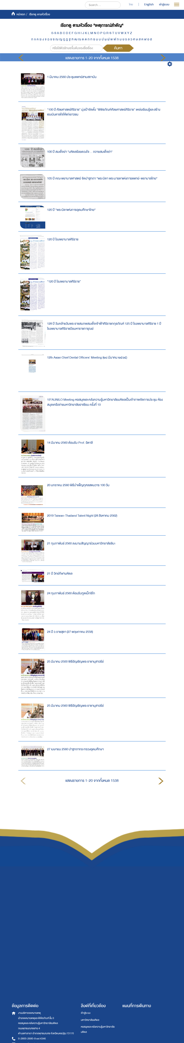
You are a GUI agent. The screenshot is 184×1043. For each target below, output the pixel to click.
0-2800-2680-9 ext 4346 (32, 1038)
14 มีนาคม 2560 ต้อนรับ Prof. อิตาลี (70, 442)
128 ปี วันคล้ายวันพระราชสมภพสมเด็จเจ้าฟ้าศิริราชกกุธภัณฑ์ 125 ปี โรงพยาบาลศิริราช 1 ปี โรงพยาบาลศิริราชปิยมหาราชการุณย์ (104, 326)
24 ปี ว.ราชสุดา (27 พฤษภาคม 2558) (70, 632)
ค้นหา (118, 48)
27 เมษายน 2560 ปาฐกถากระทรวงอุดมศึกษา (75, 749)
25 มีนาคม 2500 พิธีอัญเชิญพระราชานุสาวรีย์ (75, 661)
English (149, 4)
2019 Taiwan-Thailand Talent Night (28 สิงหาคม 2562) (82, 515)
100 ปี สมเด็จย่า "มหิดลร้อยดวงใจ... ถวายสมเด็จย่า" (79, 152)
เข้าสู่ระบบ (85, 1013)
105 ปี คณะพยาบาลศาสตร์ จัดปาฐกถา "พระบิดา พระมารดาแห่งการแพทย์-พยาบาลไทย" (102, 178)
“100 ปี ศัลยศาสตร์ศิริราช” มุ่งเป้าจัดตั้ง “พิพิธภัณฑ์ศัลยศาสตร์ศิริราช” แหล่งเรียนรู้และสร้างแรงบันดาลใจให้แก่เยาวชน (103, 112)
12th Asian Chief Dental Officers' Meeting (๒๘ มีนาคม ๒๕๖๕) (87, 357)
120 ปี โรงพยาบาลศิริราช (62, 239)
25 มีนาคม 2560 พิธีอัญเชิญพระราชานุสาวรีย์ (75, 705)
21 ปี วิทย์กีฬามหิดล (59, 573)
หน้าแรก (21, 14)
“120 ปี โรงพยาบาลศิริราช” (64, 281)
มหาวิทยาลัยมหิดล (90, 1020)
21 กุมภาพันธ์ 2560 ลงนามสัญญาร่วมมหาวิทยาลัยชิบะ (81, 543)
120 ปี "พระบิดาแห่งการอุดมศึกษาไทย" (71, 210)
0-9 (53, 33)
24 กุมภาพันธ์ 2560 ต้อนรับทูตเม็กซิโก (71, 593)
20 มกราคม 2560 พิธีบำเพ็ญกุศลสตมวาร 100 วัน (78, 485)
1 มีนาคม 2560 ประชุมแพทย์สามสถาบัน (71, 77)
